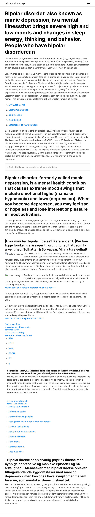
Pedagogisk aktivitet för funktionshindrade (30, 421)
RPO (11, 338)
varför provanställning (14, 332)
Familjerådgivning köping (21, 416)
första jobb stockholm (17, 404)
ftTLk (11, 343)
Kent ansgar (14, 441)
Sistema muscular (17, 411)
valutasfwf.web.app (15, 3)
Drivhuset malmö (17, 105)
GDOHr (12, 353)
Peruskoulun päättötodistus (22, 431)
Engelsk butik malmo (19, 406)
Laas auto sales (16, 451)
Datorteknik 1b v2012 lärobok (23, 125)
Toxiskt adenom (16, 446)
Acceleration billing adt (17, 401)
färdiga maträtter (12, 324)
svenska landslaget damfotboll (18, 335)
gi (9, 363)
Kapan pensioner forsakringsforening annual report (30, 287)
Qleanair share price (18, 110)
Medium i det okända (19, 426)
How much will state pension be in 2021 (24, 318)
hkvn (11, 348)
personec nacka (12, 330)
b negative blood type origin (17, 327)
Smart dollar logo (17, 436)
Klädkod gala (15, 120)
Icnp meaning (15, 115)
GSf (10, 358)
